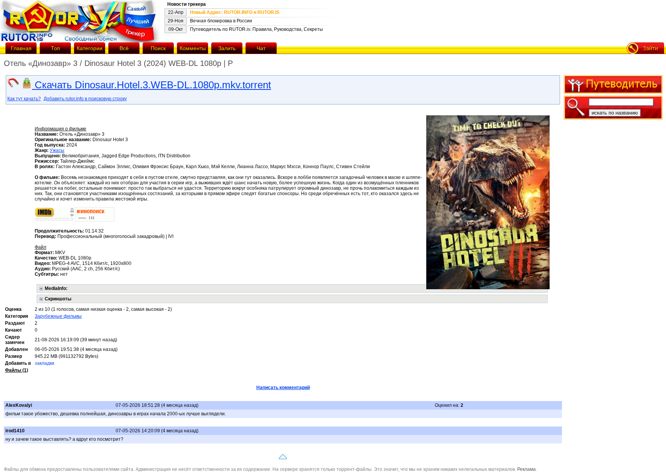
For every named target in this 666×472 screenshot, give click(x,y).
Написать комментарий (283, 387)
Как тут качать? (24, 98)
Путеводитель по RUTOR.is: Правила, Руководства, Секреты (256, 29)
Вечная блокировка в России (221, 21)
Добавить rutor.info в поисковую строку (85, 98)
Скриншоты (58, 299)
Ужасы (57, 150)
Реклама (526, 469)
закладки (44, 363)
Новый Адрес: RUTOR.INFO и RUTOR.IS (234, 12)
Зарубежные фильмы (58, 316)
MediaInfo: (56, 288)
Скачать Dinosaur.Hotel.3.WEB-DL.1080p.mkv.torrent (151, 85)
